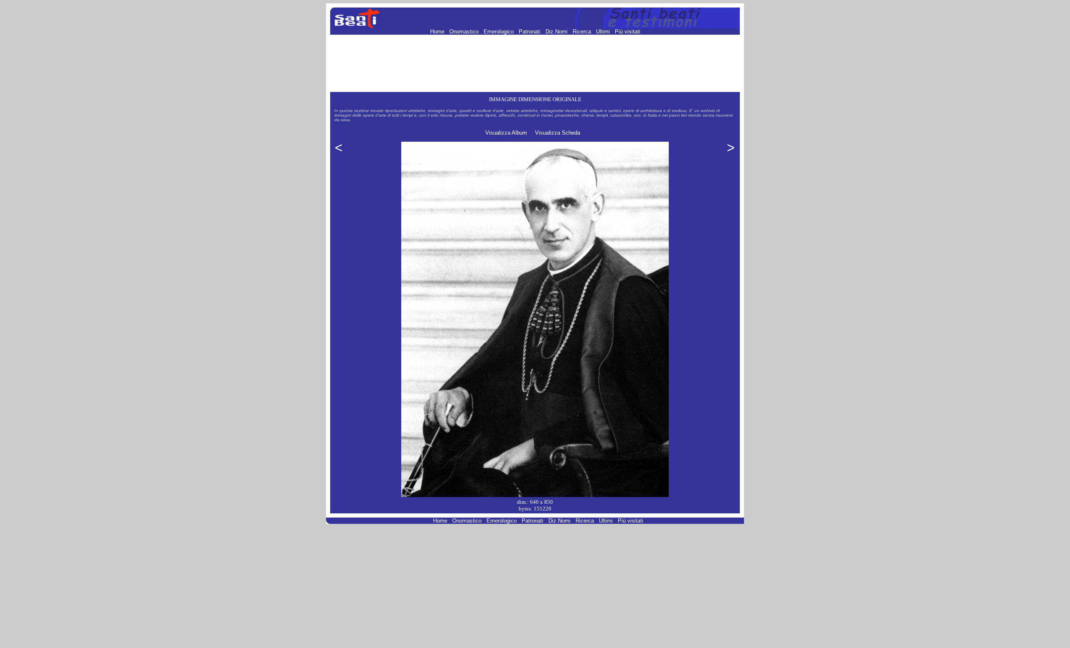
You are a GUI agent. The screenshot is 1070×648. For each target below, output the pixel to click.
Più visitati (627, 31)
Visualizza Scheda (557, 133)
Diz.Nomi (557, 31)
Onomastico (464, 31)
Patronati (530, 31)
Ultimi (603, 31)
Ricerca (583, 31)
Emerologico (499, 31)
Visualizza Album (506, 133)
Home (438, 31)
